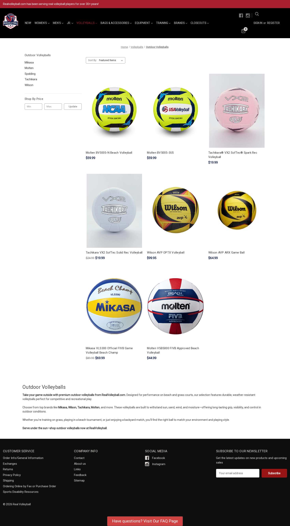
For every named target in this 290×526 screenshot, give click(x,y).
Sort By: (92, 60)
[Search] (257, 14)
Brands (179, 23)
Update (73, 106)
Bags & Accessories (115, 23)
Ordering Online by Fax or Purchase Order (29, 486)
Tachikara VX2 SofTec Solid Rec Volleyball (114, 252)
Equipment (143, 23)
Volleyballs (86, 23)
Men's (57, 23)
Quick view (114, 103)
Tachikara (31, 79)
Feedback (80, 475)
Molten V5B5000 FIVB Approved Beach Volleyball (173, 350)
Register (273, 23)
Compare (113, 110)
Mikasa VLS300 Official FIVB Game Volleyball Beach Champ (109, 350)
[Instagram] (248, 15)
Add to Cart (114, 117)
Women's (41, 23)
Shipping (8, 480)
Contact (79, 458)
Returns (8, 469)
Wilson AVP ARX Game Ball (226, 252)
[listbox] (111, 60)
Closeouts (199, 23)
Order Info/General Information (23, 458)
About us (80, 463)
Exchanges (10, 463)
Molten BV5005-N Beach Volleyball (109, 152)
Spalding (30, 74)
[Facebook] (241, 15)
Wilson (29, 85)
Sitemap (79, 480)
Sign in (258, 23)
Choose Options (237, 117)
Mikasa (29, 62)
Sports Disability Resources (20, 492)
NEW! (28, 23)
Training (162, 23)
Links (77, 469)
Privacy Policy (12, 475)
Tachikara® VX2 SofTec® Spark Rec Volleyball (232, 155)
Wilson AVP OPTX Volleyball (165, 252)
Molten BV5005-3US (160, 152)
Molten (29, 68)
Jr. (69, 23)
